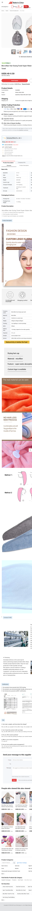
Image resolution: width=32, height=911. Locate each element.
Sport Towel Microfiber (8, 890)
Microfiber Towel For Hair (8, 893)
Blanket (17, 868)
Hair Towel (22, 10)
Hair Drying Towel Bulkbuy (9, 897)
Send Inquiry (14, 80)
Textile (7, 10)
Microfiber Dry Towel (21, 890)
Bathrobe (17, 865)
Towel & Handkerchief (14, 10)
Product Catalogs (22, 862)
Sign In (3, 155)
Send (14, 780)
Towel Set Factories (20, 886)
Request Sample (26, 84)
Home (2, 10)
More (2, 873)
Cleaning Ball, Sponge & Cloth (8, 871)
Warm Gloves (4, 865)
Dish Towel (17, 871)
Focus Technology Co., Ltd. (18, 905)
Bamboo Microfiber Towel (23, 893)
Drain (2, 868)
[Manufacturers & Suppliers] (16, 2)
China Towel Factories (8, 886)
